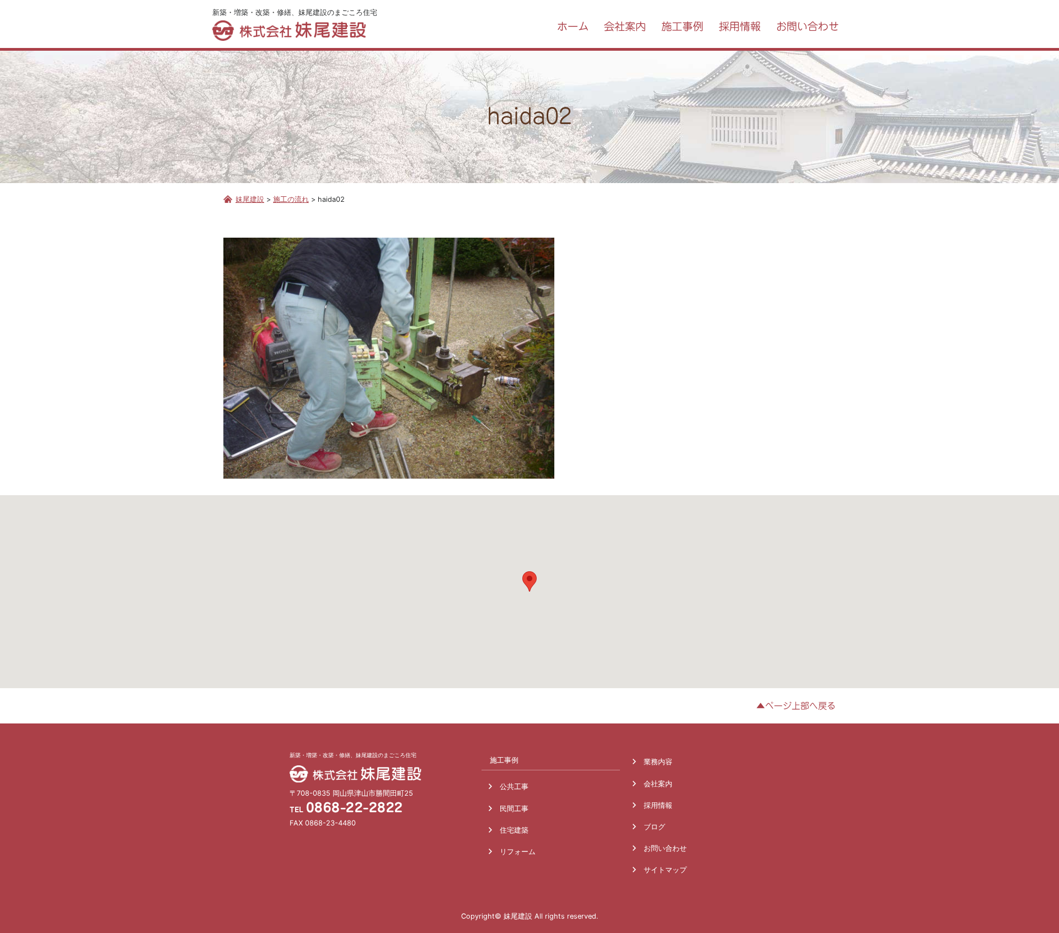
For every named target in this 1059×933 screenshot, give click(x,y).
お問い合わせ (665, 848)
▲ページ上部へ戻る (796, 705)
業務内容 (658, 762)
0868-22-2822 (354, 807)
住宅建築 (514, 830)
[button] (529, 581)
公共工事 (514, 786)
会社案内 (658, 784)
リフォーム (518, 852)
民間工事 (514, 809)
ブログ (654, 827)
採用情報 (658, 805)
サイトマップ (665, 870)
